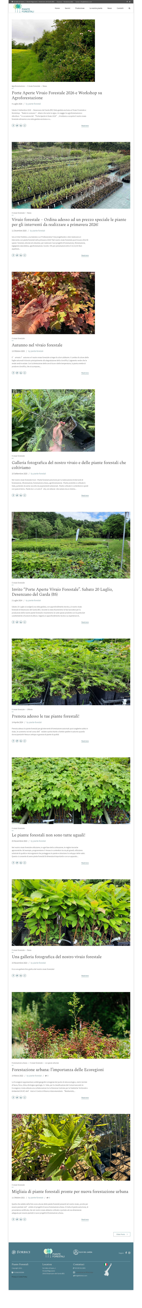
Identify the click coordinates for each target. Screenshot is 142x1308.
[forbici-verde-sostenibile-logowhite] (25, 1252)
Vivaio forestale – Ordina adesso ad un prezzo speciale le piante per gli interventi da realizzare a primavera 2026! (69, 222)
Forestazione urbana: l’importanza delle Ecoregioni (58, 1070)
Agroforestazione (18, 86)
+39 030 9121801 (80, 1268)
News (109, 8)
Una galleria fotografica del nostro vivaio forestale (57, 957)
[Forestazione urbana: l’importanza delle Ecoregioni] (71, 1025)
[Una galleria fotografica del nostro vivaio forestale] (71, 912)
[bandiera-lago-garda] (108, 1269)
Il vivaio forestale (33, 86)
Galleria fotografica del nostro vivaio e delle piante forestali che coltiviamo (69, 465)
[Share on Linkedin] (20, 125)
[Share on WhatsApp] (24, 125)
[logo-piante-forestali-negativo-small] (54, 1253)
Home (57, 8)
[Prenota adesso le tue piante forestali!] (71, 672)
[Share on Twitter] (17, 125)
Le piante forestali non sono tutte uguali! (48, 835)
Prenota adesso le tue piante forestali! (45, 716)
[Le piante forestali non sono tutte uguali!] (71, 790)
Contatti (120, 8)
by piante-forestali (33, 103)
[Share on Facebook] (13, 125)
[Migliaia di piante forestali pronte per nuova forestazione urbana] (71, 1147)
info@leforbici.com (81, 1275)
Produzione (79, 8)
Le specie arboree (52, 1063)
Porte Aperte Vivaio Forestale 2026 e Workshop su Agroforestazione (57, 95)
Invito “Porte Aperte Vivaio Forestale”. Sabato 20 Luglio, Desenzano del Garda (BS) (62, 592)
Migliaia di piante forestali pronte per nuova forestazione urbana (70, 1192)
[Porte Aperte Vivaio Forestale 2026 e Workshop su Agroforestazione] (71, 50)
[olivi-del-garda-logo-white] (86, 1252)
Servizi (67, 8)
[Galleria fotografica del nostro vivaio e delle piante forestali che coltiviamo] (71, 420)
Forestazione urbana (19, 1063)
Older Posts (120, 1234)
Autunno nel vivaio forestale (37, 345)
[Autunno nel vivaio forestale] (71, 303)
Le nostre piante (96, 8)
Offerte (30, 709)
